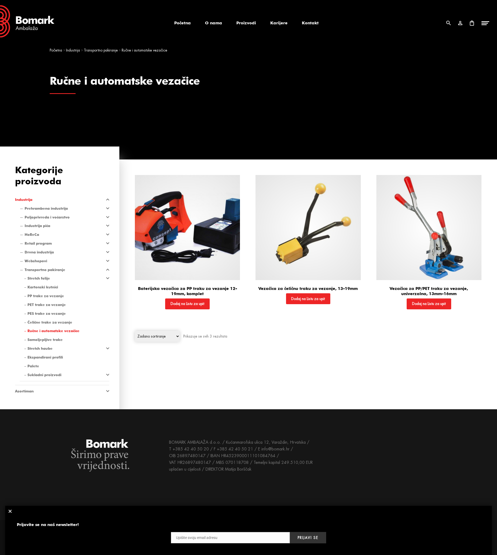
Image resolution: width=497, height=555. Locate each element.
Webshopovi (36, 261)
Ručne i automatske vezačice (53, 331)
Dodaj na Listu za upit (187, 303)
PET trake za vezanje (46, 305)
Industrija (73, 50)
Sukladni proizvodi (44, 375)
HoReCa (32, 234)
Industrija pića (37, 226)
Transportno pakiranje (101, 50)
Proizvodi (246, 22)
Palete (33, 366)
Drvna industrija (39, 252)
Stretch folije (38, 278)
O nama (213, 22)
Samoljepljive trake (45, 340)
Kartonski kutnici (42, 287)
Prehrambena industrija (46, 208)
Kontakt (310, 22)
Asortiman (24, 391)
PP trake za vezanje (45, 296)
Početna (182, 22)
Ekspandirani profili (45, 357)
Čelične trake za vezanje (49, 322)
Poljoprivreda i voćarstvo (47, 217)
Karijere (279, 22)
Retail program (38, 243)
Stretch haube (40, 348)
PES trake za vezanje (46, 313)
